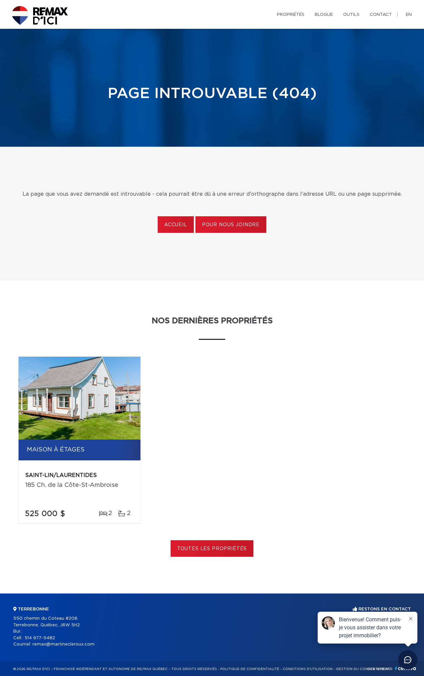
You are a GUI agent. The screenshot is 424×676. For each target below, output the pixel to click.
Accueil (175, 225)
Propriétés (290, 15)
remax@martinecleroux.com (63, 644)
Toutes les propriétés (212, 548)
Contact (381, 15)
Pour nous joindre (231, 225)
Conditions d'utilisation (308, 669)
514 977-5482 (40, 638)
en (409, 15)
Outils (351, 15)
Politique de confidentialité (249, 669)
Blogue (324, 15)
